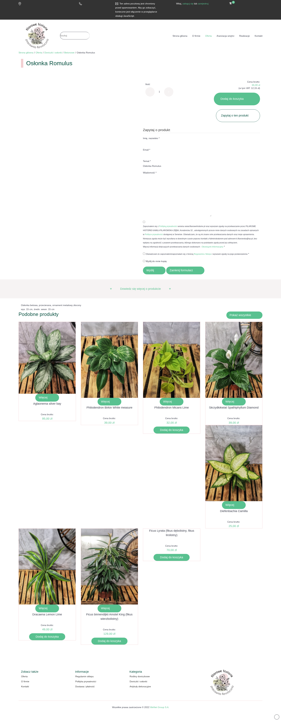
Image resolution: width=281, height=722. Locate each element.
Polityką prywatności (168, 226)
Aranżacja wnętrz (225, 36)
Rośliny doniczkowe (140, 676)
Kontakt (258, 36)
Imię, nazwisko (151, 138)
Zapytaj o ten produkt (234, 115)
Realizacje (244, 36)
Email (146, 149)
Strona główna (180, 36)
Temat (147, 161)
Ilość (147, 84)
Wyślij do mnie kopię (156, 261)
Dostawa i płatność (85, 686)
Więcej (43, 397)
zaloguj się (187, 3)
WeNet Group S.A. (159, 707)
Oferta (208, 36)
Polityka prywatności (85, 681)
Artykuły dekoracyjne (140, 686)
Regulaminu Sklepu (202, 254)
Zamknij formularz (181, 270)
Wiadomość (149, 172)
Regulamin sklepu (84, 676)
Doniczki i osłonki (138, 681)
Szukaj (113, 36)
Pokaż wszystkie (240, 315)
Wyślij (150, 270)
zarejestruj (203, 3)
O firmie (196, 36)
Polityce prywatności (154, 234)
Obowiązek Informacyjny (212, 247)
